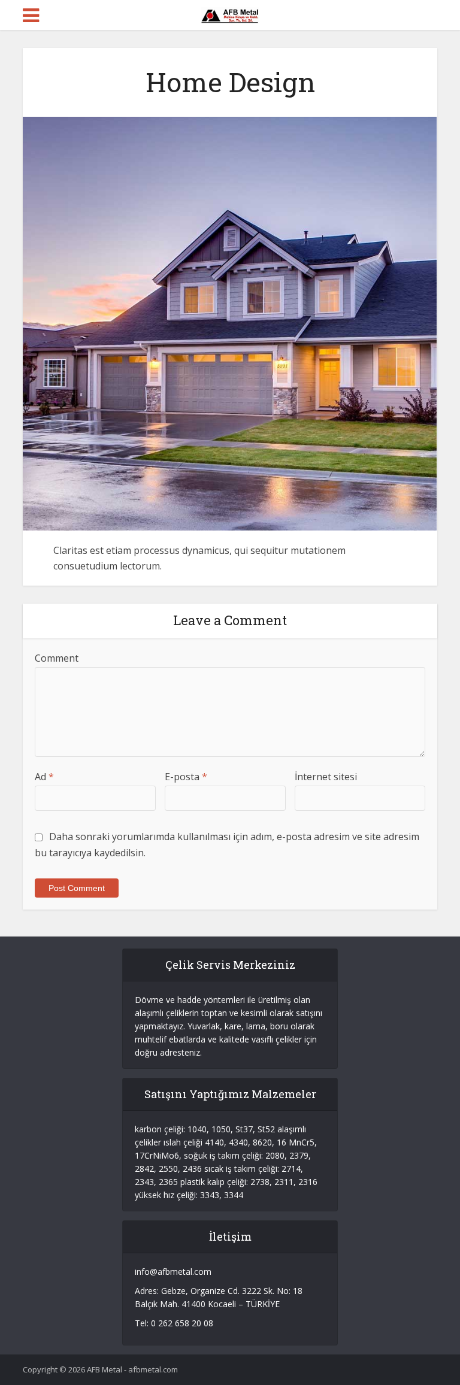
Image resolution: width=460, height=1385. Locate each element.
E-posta (186, 776)
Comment (56, 658)
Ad (44, 776)
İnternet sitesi (326, 776)
